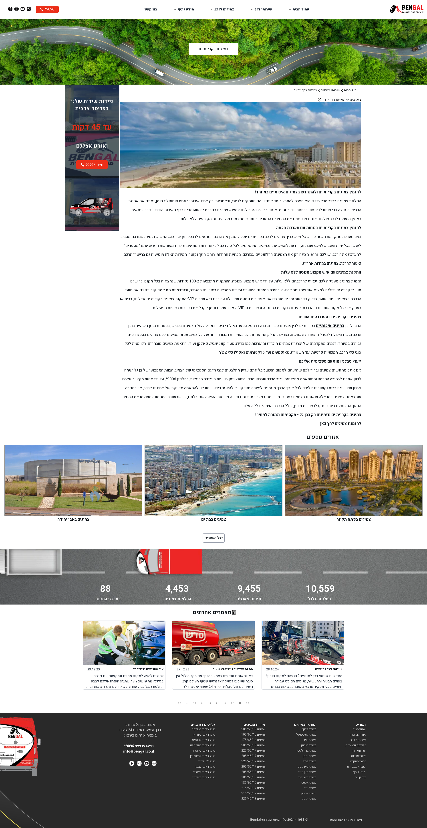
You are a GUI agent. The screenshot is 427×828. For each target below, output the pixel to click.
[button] (179, 703)
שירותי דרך (359, 750)
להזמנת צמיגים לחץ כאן (340, 424)
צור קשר (360, 777)
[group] (120, 655)
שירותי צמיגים (330, 90)
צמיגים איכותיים (330, 326)
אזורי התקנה (358, 761)
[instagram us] (139, 763)
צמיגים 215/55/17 (253, 793)
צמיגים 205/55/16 (253, 729)
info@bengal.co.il (138, 751)
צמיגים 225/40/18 (253, 798)
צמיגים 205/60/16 (253, 745)
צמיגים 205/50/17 (253, 766)
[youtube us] (146, 763)
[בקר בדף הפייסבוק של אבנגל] (10, 9)
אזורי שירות (358, 756)
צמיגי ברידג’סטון (306, 750)
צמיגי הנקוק (308, 745)
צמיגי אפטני (308, 782)
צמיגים (332, 263)
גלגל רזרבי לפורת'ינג (202, 745)
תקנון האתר (337, 819)
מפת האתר (354, 819)
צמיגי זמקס (309, 798)
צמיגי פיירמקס (307, 766)
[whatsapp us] (154, 763)
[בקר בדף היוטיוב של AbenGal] (22, 9)
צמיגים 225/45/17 (253, 761)
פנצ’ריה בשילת (356, 766)
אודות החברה (357, 734)
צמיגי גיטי (310, 788)
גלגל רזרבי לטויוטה (203, 729)
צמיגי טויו (310, 740)
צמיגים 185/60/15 (253, 782)
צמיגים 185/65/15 (253, 777)
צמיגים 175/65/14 (253, 740)
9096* (129, 745)
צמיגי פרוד (309, 761)
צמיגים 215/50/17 (253, 788)
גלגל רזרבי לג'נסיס (203, 740)
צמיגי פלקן (309, 729)
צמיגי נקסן (309, 756)
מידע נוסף (359, 772)
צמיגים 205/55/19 (253, 772)
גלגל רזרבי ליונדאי (204, 734)
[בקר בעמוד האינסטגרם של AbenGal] (16, 9)
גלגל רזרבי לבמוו (204, 766)
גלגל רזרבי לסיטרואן (202, 756)
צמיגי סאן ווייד (307, 772)
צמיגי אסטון (308, 793)
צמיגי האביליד (307, 777)
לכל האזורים (214, 538)
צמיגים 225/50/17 (253, 750)
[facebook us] (131, 763)
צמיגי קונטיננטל (306, 734)
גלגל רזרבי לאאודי (204, 772)
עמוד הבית (351, 90)
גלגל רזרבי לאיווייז (203, 777)
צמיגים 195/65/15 (253, 734)
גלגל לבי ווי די (206, 761)
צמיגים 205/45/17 (253, 756)
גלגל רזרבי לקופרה (203, 750)
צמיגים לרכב (358, 740)
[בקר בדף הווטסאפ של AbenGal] (29, 9)
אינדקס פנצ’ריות (355, 745)
